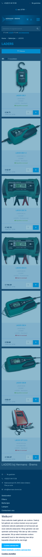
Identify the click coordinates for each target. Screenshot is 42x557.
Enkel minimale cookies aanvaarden (16, 550)
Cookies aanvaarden (11, 545)
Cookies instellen (9, 554)
